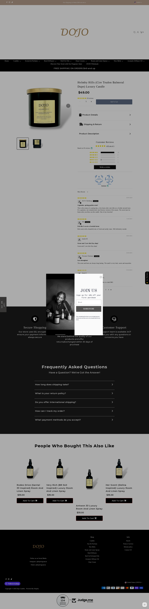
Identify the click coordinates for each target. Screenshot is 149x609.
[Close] (101, 277)
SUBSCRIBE (88, 309)
